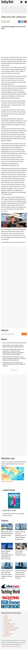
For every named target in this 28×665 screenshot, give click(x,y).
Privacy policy (10, 646)
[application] (14, 220)
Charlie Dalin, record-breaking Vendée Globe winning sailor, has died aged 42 (13, 346)
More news (14, 370)
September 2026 (9, 510)
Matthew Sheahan (6, 21)
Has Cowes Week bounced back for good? (14, 342)
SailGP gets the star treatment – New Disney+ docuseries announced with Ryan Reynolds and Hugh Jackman (14, 358)
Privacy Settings (17, 646)
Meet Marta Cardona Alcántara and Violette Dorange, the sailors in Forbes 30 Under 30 (14, 364)
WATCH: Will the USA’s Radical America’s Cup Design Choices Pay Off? (20, 574)
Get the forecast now (7, 481)
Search (24, 334)
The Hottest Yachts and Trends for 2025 (20, 553)
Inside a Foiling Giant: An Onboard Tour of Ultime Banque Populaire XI (20, 535)
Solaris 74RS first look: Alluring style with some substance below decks (6, 574)
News (4, 339)
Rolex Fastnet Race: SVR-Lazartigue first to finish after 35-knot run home (7, 555)
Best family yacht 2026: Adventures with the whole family (7, 534)
